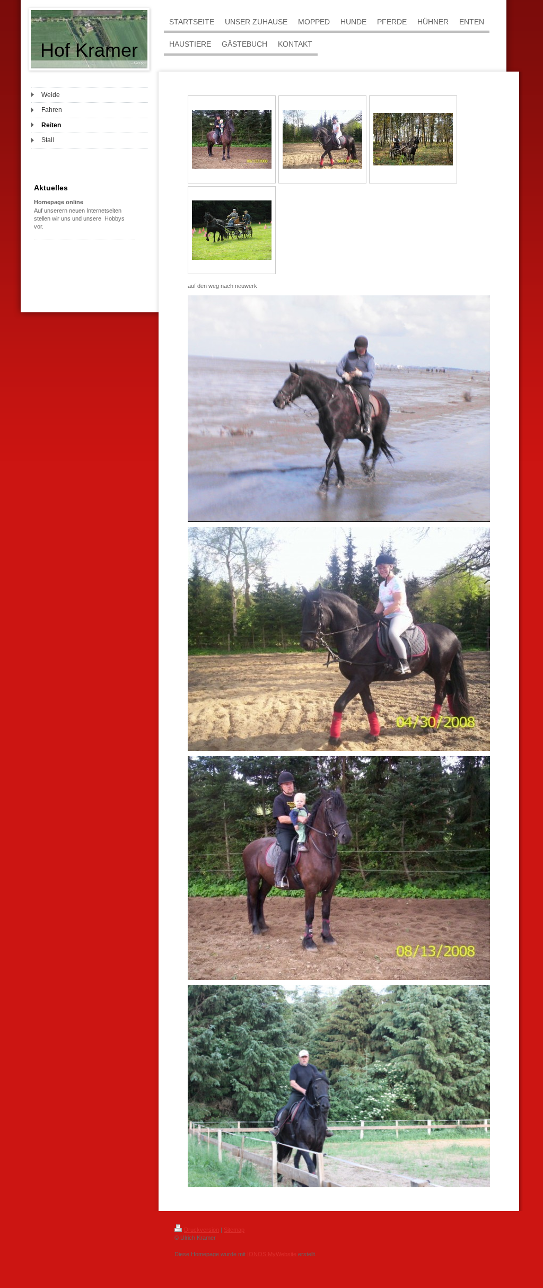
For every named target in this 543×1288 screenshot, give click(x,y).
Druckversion (201, 1229)
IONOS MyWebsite (271, 1254)
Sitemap (234, 1229)
